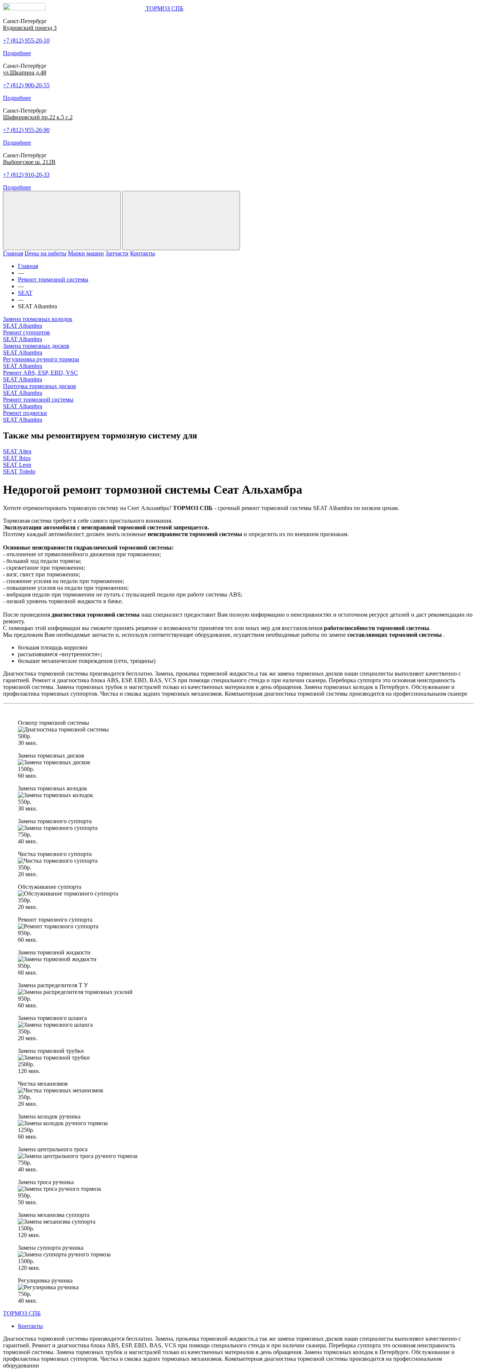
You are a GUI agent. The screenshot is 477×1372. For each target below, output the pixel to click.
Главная (13, 253)
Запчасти (117, 253)
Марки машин (86, 253)
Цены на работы (45, 253)
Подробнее (17, 53)
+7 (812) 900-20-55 (26, 85)
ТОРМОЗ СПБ (22, 1313)
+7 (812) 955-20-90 (26, 130)
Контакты (142, 253)
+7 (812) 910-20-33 (26, 175)
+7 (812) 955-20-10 (26, 40)
